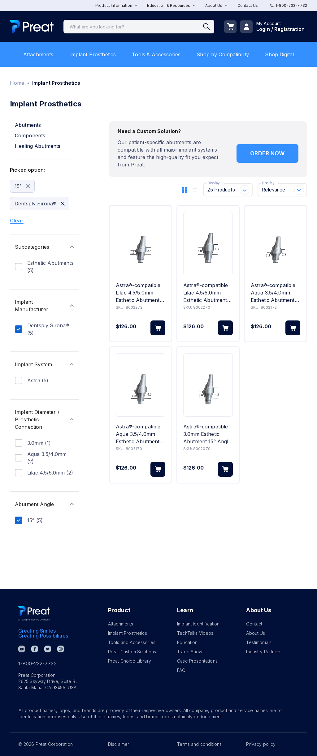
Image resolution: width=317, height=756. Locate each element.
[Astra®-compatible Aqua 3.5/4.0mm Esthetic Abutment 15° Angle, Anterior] (140, 385)
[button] (44, 246)
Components (30, 135)
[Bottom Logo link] (34, 613)
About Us (255, 633)
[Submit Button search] (208, 26)
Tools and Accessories (131, 642)
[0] (230, 26)
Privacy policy (261, 744)
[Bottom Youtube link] (21, 649)
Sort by (268, 183)
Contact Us (247, 5)
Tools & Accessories (156, 54)
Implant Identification (198, 623)
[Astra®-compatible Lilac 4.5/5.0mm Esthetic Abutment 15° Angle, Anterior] (208, 243)
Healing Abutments (38, 146)
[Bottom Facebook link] (34, 649)
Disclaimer (118, 744)
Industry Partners (263, 651)
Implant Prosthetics (92, 54)
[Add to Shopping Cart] (157, 327)
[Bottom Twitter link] (47, 649)
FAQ (181, 670)
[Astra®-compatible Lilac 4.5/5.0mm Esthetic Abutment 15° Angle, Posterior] (140, 243)
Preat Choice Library (129, 661)
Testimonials (258, 642)
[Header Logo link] (32, 27)
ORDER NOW (267, 153)
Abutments (28, 125)
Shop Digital (279, 54)
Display (213, 183)
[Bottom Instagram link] (60, 649)
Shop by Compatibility (223, 54)
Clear (17, 220)
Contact (254, 623)
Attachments (38, 54)
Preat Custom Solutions (132, 651)
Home (17, 83)
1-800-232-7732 (291, 5)
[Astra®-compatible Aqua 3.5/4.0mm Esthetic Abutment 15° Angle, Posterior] (275, 243)
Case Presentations (197, 661)
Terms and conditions (199, 744)
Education (187, 642)
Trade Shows (191, 651)
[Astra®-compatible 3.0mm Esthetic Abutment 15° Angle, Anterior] (208, 385)
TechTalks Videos (195, 633)
